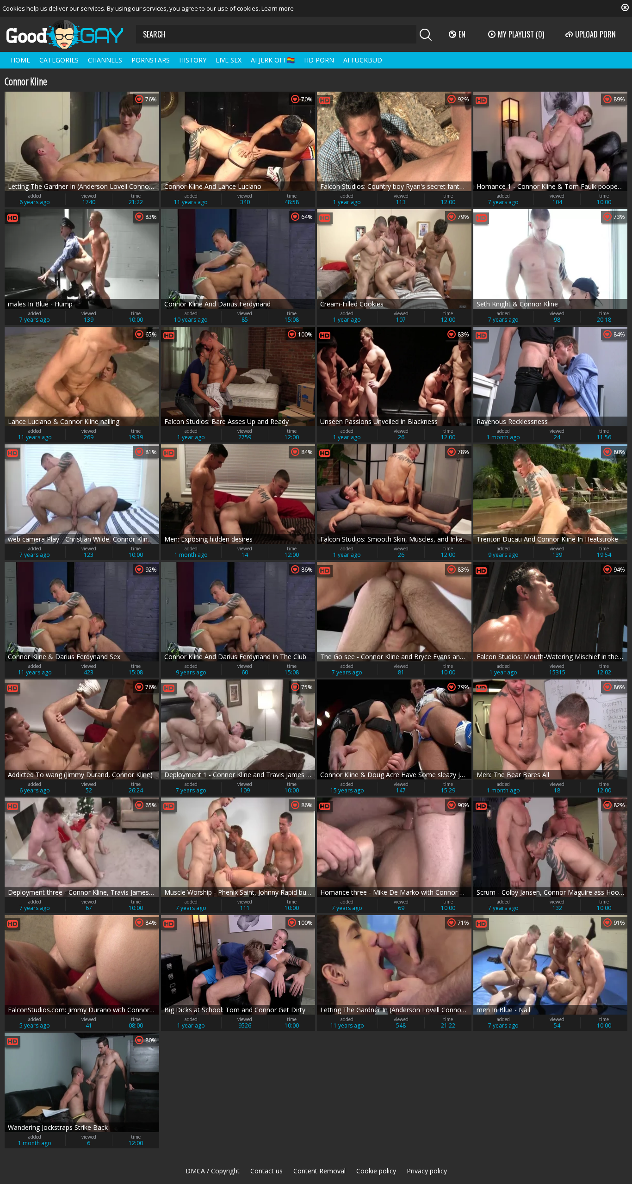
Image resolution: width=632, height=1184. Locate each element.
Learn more (277, 8)
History (192, 60)
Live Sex (229, 60)
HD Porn (319, 60)
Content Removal (319, 1170)
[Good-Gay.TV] (70, 34)
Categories (59, 60)
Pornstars (150, 60)
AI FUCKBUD (362, 60)
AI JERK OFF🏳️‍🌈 (273, 60)
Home (20, 60)
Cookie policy (376, 1170)
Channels (105, 60)
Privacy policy (427, 1170)
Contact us (266, 1170)
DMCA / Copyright (213, 1170)
